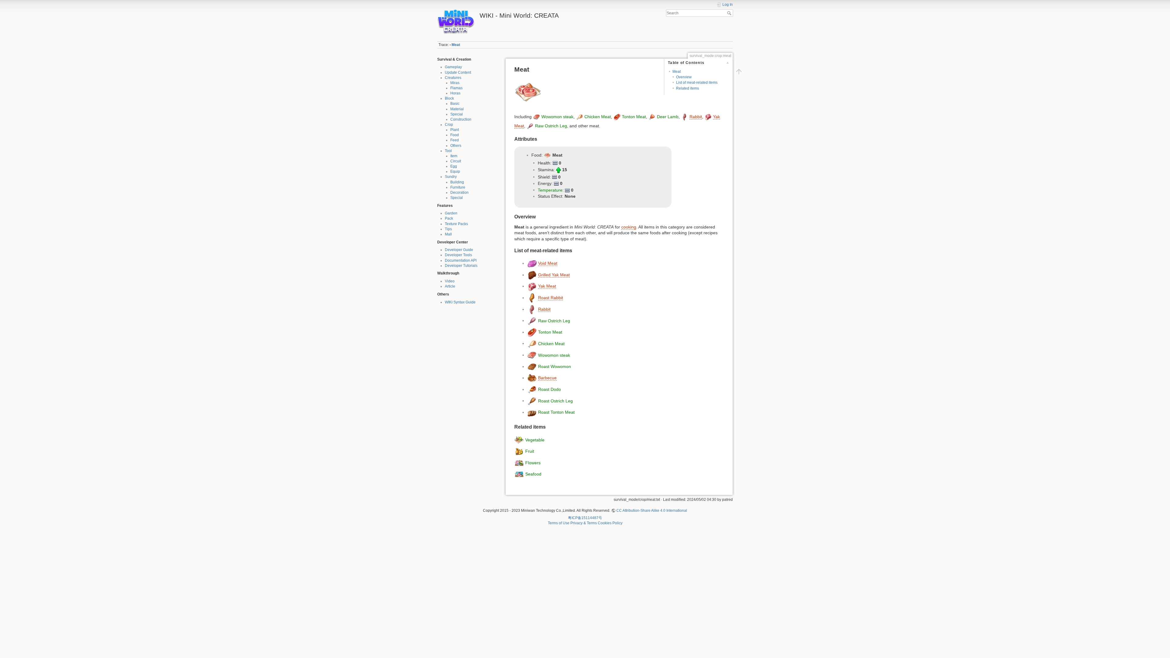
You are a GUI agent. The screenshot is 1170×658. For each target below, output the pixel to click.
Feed (454, 140)
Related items (687, 88)
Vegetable (534, 439)
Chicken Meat (597, 116)
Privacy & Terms (583, 523)
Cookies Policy (610, 523)
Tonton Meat (634, 116)
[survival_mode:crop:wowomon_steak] (536, 116)
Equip (455, 171)
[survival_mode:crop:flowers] (519, 462)
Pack (449, 218)
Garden (451, 213)
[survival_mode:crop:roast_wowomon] (532, 366)
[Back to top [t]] (739, 71)
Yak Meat (547, 286)
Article (450, 286)
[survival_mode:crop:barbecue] (532, 377)
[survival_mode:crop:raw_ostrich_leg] (530, 125)
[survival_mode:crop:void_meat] (532, 263)
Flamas (456, 88)
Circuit (455, 161)
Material (457, 109)
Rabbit (696, 116)
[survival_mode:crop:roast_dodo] (532, 389)
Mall (448, 234)
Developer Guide (459, 250)
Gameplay (453, 67)
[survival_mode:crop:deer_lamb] (652, 116)
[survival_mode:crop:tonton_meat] (617, 116)
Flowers (533, 462)
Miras (454, 83)
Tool (448, 151)
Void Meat (547, 263)
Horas (455, 93)
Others (455, 145)
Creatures (453, 78)
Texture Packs (456, 224)
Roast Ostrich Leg (555, 400)
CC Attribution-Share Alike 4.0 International (651, 510)
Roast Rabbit (550, 297)
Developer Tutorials (461, 266)
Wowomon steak (557, 116)
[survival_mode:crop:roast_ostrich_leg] (532, 400)
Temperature (550, 189)
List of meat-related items (697, 82)
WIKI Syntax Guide (460, 302)
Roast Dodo (549, 389)
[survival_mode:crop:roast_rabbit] (532, 297)
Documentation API (461, 260)
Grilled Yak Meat (554, 274)
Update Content (458, 72)
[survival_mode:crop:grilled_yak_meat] (532, 274)
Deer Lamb (668, 116)
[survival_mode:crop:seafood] (519, 474)
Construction (460, 119)
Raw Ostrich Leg (551, 125)
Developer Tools (458, 255)
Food (454, 135)
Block (449, 98)
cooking (628, 227)
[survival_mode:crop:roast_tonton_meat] (532, 412)
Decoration (459, 192)
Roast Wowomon (554, 366)
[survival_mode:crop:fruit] (519, 451)
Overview (684, 77)
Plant (454, 130)
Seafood (533, 474)
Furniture (457, 187)
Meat (456, 45)
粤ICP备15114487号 (585, 518)
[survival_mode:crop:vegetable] (519, 439)
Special (456, 114)
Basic (454, 103)
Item (453, 156)
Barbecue (547, 377)
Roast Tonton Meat (556, 412)
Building (457, 182)
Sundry (451, 177)
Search (730, 13)
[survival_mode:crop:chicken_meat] (579, 116)
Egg (453, 166)
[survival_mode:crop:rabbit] (684, 116)
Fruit (529, 451)
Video (450, 281)
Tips (448, 229)
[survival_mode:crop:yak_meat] (708, 116)
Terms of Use (558, 523)
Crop (449, 124)
